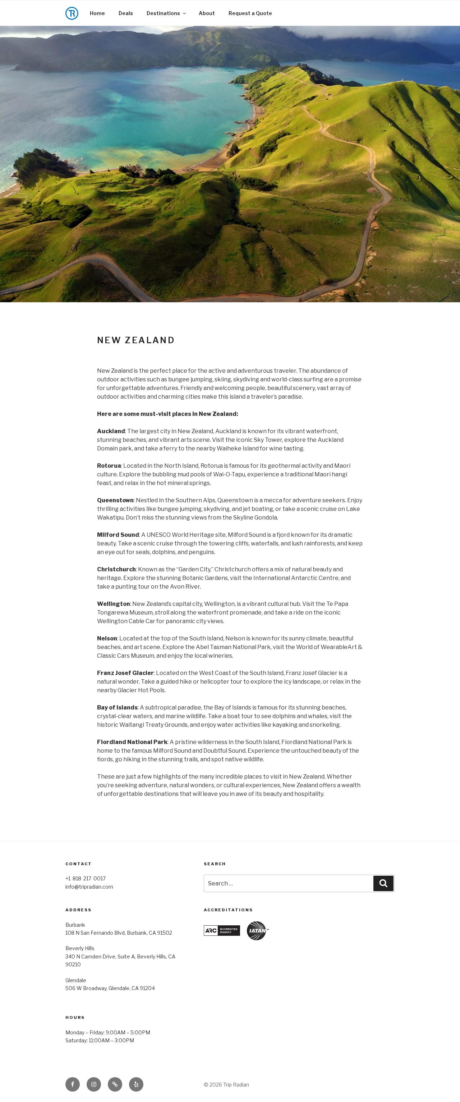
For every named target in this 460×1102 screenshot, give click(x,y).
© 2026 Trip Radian (226, 1084)
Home (97, 13)
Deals (126, 13)
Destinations (163, 13)
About (207, 13)
